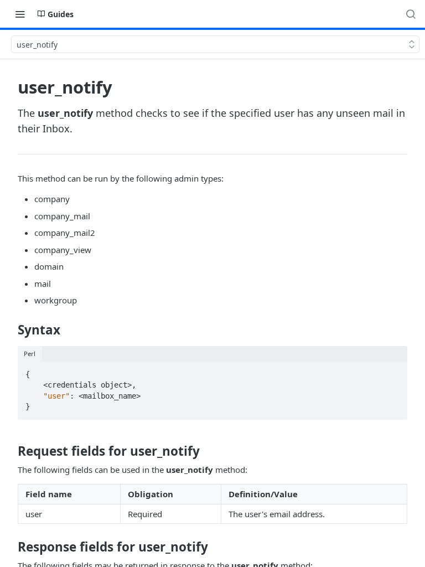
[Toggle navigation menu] (20, 14)
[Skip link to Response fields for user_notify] (10, 547)
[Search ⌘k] (410, 14)
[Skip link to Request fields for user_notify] (10, 451)
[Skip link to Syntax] (10, 330)
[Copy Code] (394, 371)
